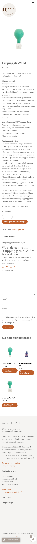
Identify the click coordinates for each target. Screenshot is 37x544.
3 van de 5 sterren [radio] (8, 266)
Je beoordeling (8, 271)
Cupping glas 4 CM (8, 398)
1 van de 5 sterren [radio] (3, 266)
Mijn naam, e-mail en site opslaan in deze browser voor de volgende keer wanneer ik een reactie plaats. (18, 320)
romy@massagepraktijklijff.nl (13, 492)
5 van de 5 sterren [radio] (14, 266)
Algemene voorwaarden (11, 463)
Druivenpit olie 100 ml (26, 364)
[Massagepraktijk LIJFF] (9, 16)
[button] (31, 27)
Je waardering (8, 264)
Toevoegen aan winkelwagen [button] (8, 370)
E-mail (5, 308)
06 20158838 (6, 489)
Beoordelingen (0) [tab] (10, 236)
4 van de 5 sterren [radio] (11, 266)
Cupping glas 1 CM (8, 363)
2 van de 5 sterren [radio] (6, 266)
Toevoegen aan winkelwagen (15, 222)
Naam (4, 299)
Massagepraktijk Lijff (20, 230)
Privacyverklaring (8, 466)
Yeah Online (18, 536)
